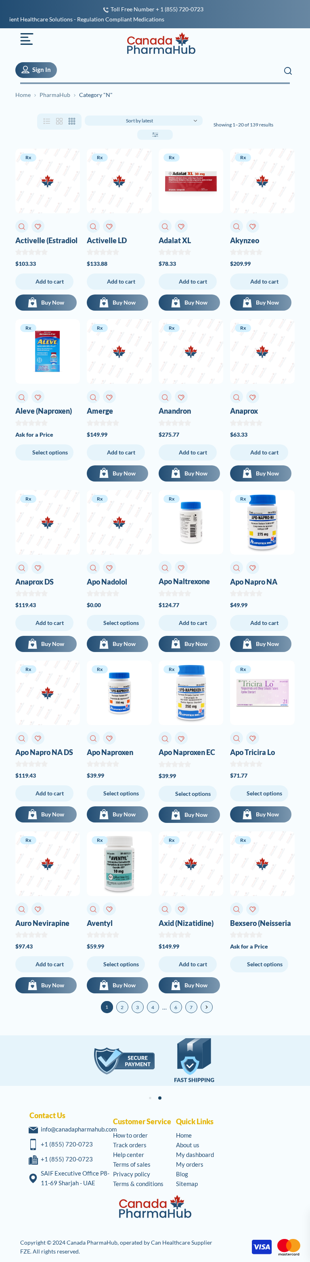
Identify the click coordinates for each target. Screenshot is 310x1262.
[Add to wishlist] (37, 226)
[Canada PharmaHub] (156, 43)
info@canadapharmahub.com (79, 1129)
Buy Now (52, 302)
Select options (50, 452)
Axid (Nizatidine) (186, 923)
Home (23, 94)
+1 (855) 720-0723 (67, 1144)
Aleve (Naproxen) (43, 410)
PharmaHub (55, 94)
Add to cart (50, 281)
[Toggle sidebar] (155, 135)
